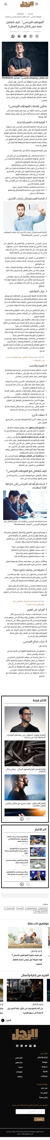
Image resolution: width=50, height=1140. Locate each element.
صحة (20, 1067)
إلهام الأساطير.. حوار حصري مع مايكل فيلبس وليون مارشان (25, 804)
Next (22, 819)
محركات (44, 1076)
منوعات (19, 1072)
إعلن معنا (43, 1097)
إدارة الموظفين (31, 908)
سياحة (44, 1067)
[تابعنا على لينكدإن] (22, 1046)
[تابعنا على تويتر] (26, 1046)
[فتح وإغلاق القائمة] (36, 4)
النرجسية (20, 908)
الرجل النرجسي (9, 908)
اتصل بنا (44, 1093)
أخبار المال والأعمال (40, 912)
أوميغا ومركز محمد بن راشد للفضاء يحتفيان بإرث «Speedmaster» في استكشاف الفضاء (17, 839)
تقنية (45, 1071)
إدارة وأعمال (20, 14)
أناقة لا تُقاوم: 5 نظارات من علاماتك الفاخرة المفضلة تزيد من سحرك (26, 736)
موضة (44, 1062)
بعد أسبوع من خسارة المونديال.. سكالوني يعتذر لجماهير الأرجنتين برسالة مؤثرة (16, 851)
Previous (28, 819)
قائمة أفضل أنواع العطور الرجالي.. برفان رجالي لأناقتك (26, 770)
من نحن (44, 1088)
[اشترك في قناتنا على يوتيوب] (17, 1046)
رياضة (19, 1076)
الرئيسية (30, 14)
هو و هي (18, 1058)
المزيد (8, 1020)
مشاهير (18, 1062)
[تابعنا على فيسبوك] (35, 1046)
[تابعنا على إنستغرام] (30, 1046)
